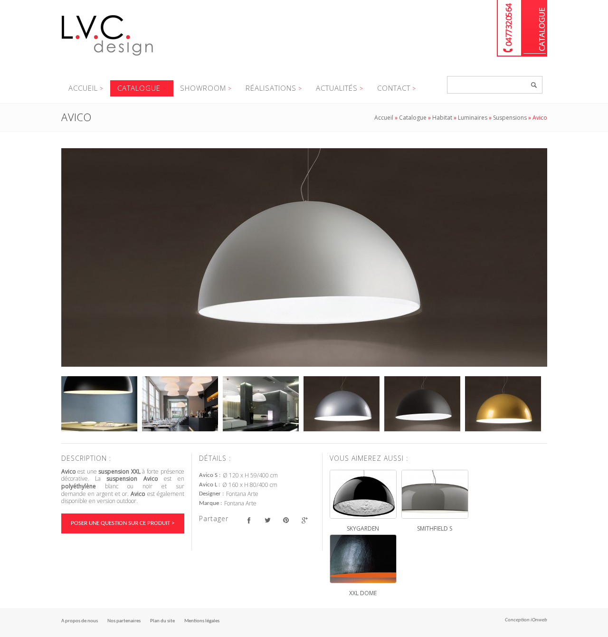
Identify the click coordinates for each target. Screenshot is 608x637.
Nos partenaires (124, 621)
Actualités (337, 88)
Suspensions (510, 118)
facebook (249, 520)
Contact (393, 88)
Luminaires (472, 118)
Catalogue (534, 28)
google (305, 520)
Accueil (83, 88)
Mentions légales (201, 621)
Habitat (442, 118)
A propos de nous (79, 621)
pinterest (286, 520)
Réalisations (271, 88)
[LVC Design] (107, 56)
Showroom (203, 88)
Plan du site (162, 621)
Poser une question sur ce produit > (122, 523)
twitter (268, 520)
